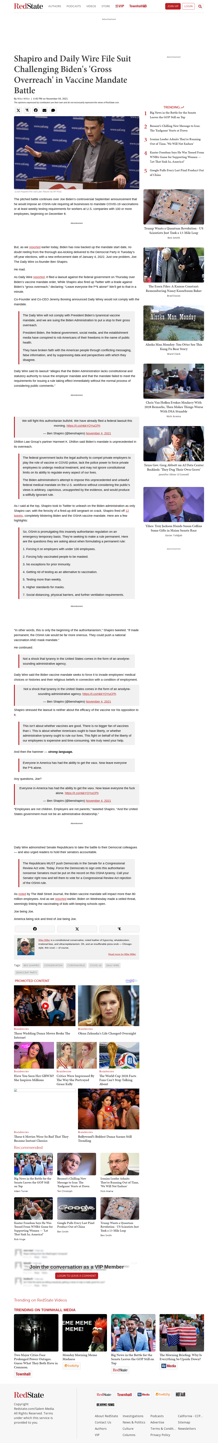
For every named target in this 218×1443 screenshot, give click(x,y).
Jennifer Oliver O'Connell (174, 474)
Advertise (157, 1422)
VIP (97, 1435)
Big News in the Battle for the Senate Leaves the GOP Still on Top (32, 1182)
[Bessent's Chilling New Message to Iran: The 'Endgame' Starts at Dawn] (76, 1164)
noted (22, 894)
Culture (128, 1429)
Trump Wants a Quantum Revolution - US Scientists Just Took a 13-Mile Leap (119, 1227)
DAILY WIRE (112, 965)
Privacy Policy (160, 1435)
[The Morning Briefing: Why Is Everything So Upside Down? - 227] (182, 1332)
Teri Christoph (64, 1191)
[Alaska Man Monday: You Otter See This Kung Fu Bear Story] (173, 323)
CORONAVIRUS (76, 965)
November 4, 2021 (98, 433)
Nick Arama (106, 1191)
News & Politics (134, 1422)
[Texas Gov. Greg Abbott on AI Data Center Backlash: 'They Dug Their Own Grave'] (173, 443)
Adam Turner (21, 1191)
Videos (91, 6)
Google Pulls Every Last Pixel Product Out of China (75, 1225)
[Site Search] (200, 6)
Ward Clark (174, 353)
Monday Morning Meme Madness (80, 1357)
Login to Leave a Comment (76, 1275)
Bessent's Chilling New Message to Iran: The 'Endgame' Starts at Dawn (73, 1182)
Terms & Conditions (163, 1429)
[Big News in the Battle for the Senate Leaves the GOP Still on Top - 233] (133, 1332)
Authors (54, 6)
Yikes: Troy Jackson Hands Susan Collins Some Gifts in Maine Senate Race (173, 528)
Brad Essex (173, 295)
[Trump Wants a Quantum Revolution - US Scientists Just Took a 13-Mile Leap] (119, 1208)
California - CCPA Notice (191, 1416)
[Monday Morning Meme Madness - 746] (85, 1332)
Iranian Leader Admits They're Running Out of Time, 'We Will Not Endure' (119, 1182)
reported (35, 247)
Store (106, 6)
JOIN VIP (172, 6)
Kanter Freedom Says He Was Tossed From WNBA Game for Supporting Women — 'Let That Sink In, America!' (33, 1229)
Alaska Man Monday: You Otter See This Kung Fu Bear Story (173, 346)
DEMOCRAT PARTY (26, 972)
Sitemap (184, 1422)
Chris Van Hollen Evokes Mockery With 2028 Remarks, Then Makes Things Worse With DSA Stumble (173, 407)
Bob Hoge (19, 1239)
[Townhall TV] (138, 6)
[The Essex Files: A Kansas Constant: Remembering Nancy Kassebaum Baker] (173, 265)
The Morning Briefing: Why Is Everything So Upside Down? (181, 1357)
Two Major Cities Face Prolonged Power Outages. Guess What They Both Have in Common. (36, 1361)
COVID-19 (95, 965)
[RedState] (28, 6)
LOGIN (188, 6)
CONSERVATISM (53, 965)
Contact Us (103, 1422)
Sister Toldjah (173, 535)
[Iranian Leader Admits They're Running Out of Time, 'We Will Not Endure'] (119, 1164)
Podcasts (74, 6)
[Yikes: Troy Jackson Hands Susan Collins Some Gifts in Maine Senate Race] (173, 504)
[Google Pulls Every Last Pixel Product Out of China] (76, 1208)
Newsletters (187, 1429)
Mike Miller (23, 98)
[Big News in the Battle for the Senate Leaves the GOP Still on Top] (33, 1164)
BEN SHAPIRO (31, 965)
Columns (129, 1435)
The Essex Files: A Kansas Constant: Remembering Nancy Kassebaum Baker (174, 288)
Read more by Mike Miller (122, 954)
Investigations (133, 1416)
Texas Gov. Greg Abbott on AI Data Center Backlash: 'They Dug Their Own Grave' (174, 467)
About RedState (106, 1416)
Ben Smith (62, 1231)
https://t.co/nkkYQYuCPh (83, 425)
